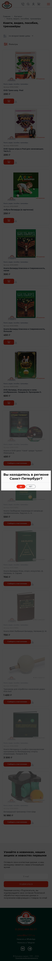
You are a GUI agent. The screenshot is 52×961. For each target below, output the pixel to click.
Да (21, 486)
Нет (30, 486)
